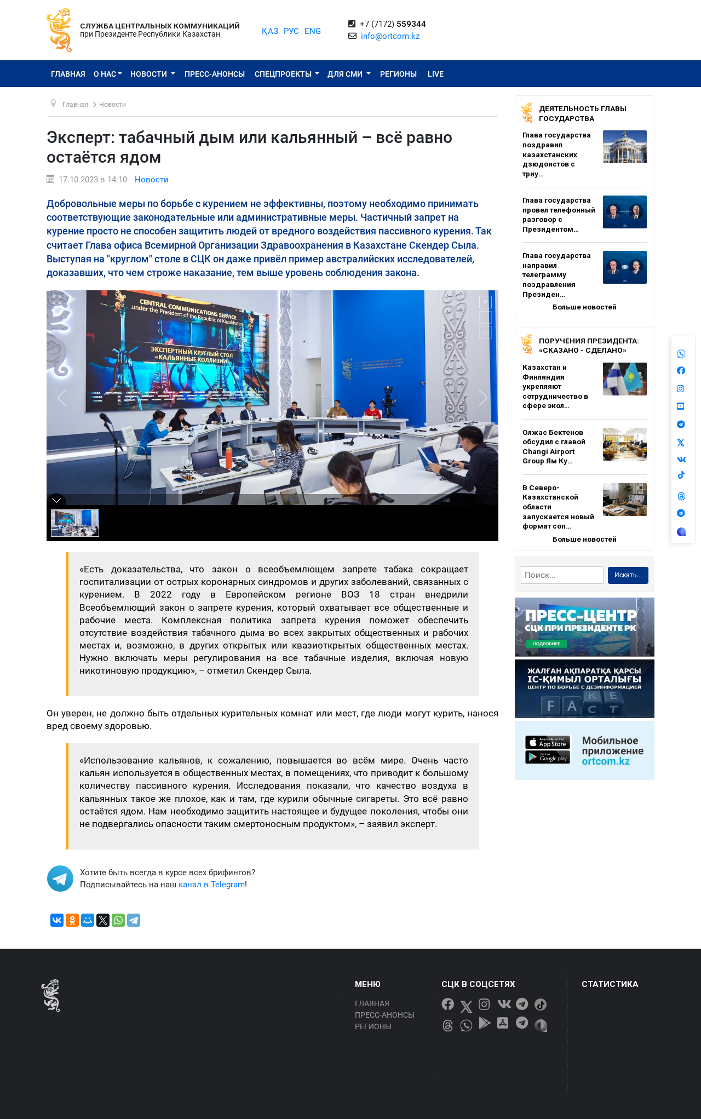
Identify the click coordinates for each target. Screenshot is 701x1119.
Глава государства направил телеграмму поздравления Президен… (556, 274)
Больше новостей (585, 306)
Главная (68, 74)
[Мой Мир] (87, 920)
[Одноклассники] (72, 920)
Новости (149, 74)
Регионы (398, 74)
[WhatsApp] (118, 920)
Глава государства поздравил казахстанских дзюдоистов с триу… (556, 153)
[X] (103, 920)
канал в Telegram (212, 885)
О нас (105, 74)
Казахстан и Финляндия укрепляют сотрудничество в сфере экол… (555, 386)
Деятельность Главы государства (583, 113)
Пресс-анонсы (215, 74)
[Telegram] (133, 920)
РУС (291, 31)
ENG (312, 31)
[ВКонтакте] (57, 920)
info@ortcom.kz (390, 36)
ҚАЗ (270, 31)
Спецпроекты (284, 74)
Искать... (628, 575)
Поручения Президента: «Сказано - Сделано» (589, 345)
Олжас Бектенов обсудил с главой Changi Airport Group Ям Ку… (553, 447)
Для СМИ (345, 74)
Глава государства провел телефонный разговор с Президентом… (558, 214)
